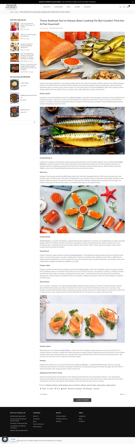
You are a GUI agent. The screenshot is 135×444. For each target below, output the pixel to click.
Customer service (61, 419)
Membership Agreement (18, 416)
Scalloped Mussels (75, 255)
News (16, 12)
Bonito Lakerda (76, 97)
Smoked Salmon (65, 350)
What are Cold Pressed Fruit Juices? (28, 35)
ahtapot (48, 385)
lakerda (83, 385)
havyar (70, 385)
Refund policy (37, 426)
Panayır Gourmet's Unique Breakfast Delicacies (26, 45)
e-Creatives (58, 440)
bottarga (55, 385)
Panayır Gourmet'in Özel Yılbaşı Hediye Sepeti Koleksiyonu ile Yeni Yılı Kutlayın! (28, 67)
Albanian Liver (25, 109)
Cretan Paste (24, 83)
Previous (44, 394)
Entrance (82, 421)
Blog (34, 421)
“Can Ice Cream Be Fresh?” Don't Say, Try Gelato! (27, 25)
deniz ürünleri (63, 385)
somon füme (101, 385)
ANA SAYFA (46, 7)
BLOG (68, 7)
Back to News (83, 400)
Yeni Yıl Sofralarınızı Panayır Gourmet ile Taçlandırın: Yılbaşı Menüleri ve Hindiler (27, 56)
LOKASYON (87, 7)
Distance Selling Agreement (19, 430)
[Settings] (124, 7)
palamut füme (91, 385)
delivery (58, 421)
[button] (128, 7)
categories (82, 416)
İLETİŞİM (77, 7)
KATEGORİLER (58, 7)
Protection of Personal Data (18, 423)
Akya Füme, (73, 286)
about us (35, 416)
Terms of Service (38, 424)
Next (121, 394)
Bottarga (85, 364)
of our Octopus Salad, (81, 269)
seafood (100, 87)
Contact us (36, 419)
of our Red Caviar (65, 176)
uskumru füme (111, 385)
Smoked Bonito (45, 241)
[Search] (120, 7)
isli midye (77, 385)
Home (12, 12)
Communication (61, 416)
